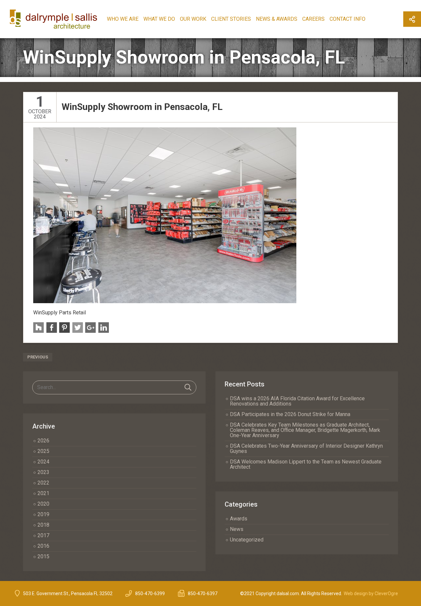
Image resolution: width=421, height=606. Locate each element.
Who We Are (122, 19)
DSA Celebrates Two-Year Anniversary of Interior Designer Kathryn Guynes (306, 448)
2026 (43, 440)
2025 (43, 451)
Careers (313, 19)
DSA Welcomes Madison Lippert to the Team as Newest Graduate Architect (306, 464)
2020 (43, 504)
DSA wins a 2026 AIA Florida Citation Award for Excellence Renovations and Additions (297, 401)
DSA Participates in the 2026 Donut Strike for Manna (290, 414)
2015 (43, 556)
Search (188, 387)
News (236, 529)
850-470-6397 (202, 593)
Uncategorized (246, 540)
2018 (43, 525)
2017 (43, 535)
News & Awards (276, 19)
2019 (43, 514)
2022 (43, 483)
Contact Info (347, 19)
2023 (43, 472)
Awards (238, 518)
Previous (37, 357)
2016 (43, 546)
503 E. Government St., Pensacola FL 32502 (67, 593)
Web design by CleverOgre (371, 593)
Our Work (193, 19)
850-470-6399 (150, 593)
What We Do (159, 19)
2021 (43, 493)
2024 (43, 462)
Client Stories (231, 19)
